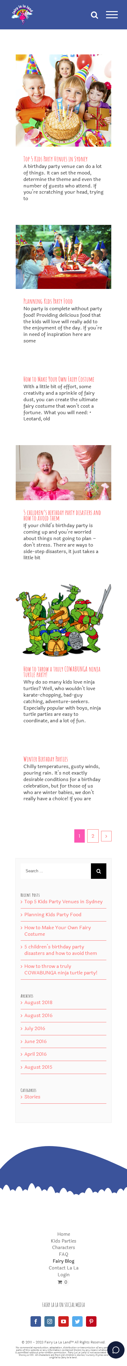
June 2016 (35, 1041)
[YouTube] (63, 1321)
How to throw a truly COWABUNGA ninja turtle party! (61, 672)
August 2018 (38, 1002)
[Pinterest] (91, 1321)
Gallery (63, 100)
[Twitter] (77, 1321)
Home (63, 1234)
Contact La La (64, 1268)
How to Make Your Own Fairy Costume (58, 379)
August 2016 (38, 1015)
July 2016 (34, 1028)
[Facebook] (36, 1321)
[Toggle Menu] (112, 14)
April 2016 (35, 1054)
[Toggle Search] (94, 14)
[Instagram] (49, 1321)
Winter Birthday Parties (45, 759)
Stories (32, 1097)
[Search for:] (56, 870)
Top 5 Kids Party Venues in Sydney (55, 159)
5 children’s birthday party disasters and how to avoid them (62, 515)
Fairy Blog (63, 1261)
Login (64, 1275)
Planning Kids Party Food (48, 301)
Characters (63, 1248)
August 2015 (38, 1067)
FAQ (63, 1255)
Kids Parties (63, 1241)
